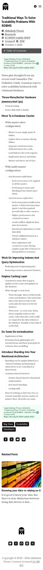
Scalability (22, 424)
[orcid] (10, 543)
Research (10, 34)
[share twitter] (11, 439)
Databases (8, 429)
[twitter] (16, 543)
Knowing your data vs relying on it (21, 490)
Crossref (10, 41)
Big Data (8, 424)
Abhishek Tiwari (14, 31)
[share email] (17, 439)
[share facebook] (6, 439)
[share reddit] (24, 439)
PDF (22, 41)
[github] (21, 543)
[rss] (33, 543)
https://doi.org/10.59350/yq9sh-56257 (19, 68)
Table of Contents (16, 50)
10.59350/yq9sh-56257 (17, 38)
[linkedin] (27, 543)
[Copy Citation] (39, 63)
